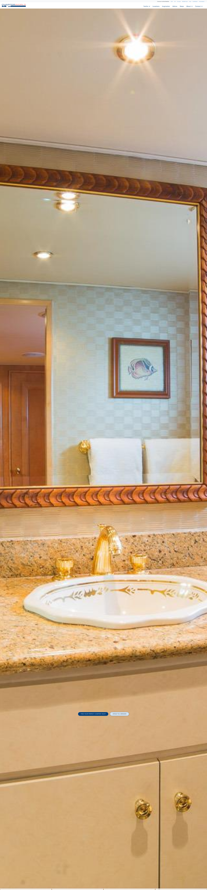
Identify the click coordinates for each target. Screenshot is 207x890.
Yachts (145, 6)
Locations (156, 6)
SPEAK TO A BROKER (119, 714)
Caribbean (195, 1)
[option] (103, 445)
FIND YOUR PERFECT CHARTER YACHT (93, 714)
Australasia (201, 1)
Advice (174, 6)
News (182, 6)
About (188, 6)
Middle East (185, 1)
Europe (179, 1)
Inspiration (166, 6)
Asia (190, 1)
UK (175, 1)
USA (172, 1)
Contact (198, 6)
